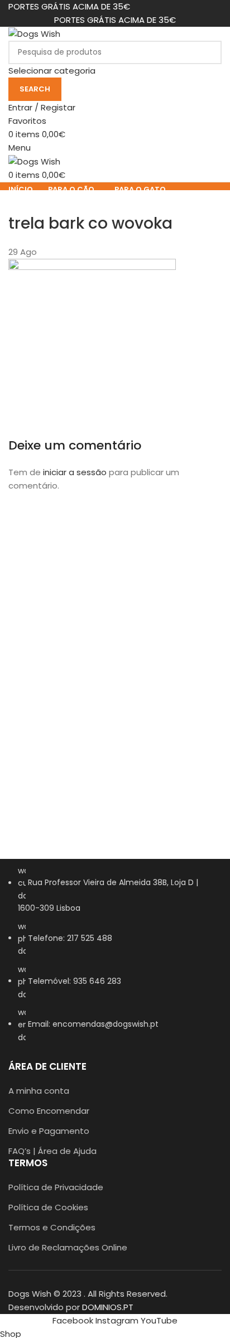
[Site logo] (34, 33)
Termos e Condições (51, 1227)
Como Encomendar (48, 1111)
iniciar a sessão (75, 472)
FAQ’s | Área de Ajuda (52, 1151)
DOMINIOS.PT (107, 1307)
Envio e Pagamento (48, 1131)
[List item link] (115, 959)
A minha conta (38, 1091)
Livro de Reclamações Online (67, 1247)
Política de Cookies (48, 1207)
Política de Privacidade (55, 1187)
